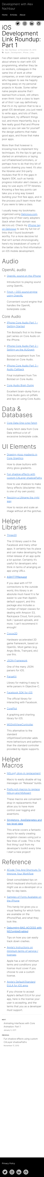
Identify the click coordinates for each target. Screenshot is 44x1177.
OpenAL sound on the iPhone (24, 275)
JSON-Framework (17, 660)
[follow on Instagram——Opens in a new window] (25, 22)
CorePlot (12, 708)
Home (4, 15)
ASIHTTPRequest (17, 576)
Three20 (12, 535)
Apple (7, 52)
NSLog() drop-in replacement (24, 773)
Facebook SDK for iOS (20, 692)
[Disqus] (22, 1094)
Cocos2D (12, 633)
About (22, 15)
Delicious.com (29, 214)
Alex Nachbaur (11, 50)
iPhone (25, 52)
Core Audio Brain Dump (20, 385)
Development (16, 52)
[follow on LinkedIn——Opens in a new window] (32, 22)
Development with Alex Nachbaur (17, 6)
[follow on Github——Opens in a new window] (39, 22)
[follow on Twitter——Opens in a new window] (18, 22)
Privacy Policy (8, 1163)
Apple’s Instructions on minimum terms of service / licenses (22, 951)
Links (32, 52)
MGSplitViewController (20, 724)
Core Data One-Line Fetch (22, 422)
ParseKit (11, 676)
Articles (13, 15)
